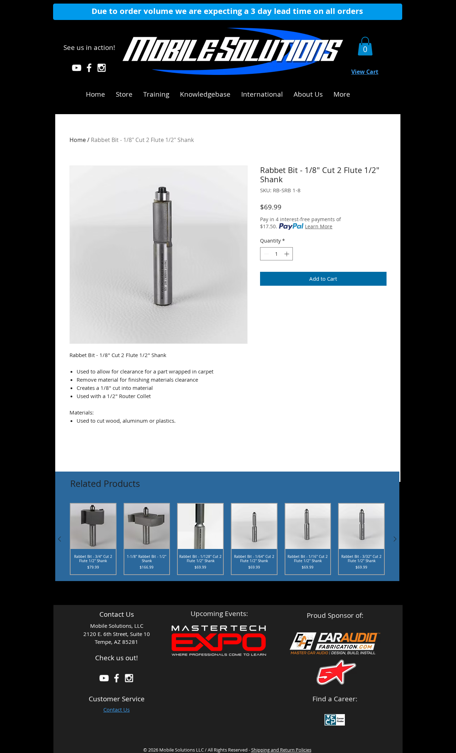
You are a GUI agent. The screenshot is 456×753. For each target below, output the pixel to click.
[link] (365, 46)
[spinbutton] (276, 254)
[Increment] (287, 254)
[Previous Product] (59, 539)
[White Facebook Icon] (89, 67)
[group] (227, 539)
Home (77, 140)
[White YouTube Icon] (76, 67)
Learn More (318, 226)
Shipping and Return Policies (281, 750)
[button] (205, 93)
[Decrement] (265, 254)
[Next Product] (395, 539)
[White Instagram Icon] (101, 67)
